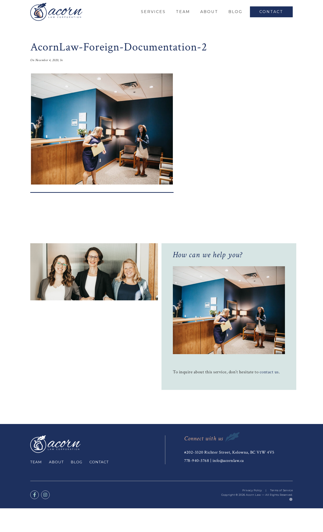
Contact (271, 11)
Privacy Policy (252, 490)
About (209, 11)
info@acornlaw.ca (228, 460)
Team (183, 11)
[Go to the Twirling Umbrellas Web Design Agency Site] (291, 499)
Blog (235, 11)
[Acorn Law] (56, 12)
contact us (269, 372)
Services (153, 11)
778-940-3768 (196, 460)
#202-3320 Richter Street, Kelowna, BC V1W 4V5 (229, 452)
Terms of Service (281, 490)
